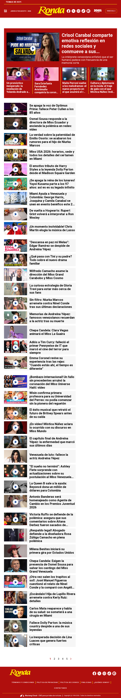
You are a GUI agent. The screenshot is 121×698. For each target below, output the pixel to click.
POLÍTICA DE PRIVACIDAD (47, 682)
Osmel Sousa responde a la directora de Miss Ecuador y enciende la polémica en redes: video (50, 124)
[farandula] (51, 11)
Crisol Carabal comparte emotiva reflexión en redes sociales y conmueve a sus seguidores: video (87, 46)
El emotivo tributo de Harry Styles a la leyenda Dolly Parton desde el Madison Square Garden (52, 169)
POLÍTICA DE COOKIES (69, 682)
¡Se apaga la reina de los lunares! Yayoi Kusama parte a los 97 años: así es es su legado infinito (52, 184)
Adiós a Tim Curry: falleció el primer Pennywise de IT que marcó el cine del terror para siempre (49, 347)
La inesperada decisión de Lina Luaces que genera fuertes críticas (50, 640)
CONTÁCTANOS (60, 688)
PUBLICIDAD (86, 682)
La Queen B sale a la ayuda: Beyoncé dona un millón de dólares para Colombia (48, 487)
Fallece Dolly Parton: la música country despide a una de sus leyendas (50, 626)
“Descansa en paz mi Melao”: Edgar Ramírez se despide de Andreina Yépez (49, 245)
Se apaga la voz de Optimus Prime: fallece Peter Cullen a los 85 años (51, 109)
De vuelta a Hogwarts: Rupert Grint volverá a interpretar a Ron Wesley (51, 214)
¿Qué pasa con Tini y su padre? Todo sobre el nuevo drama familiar (50, 260)
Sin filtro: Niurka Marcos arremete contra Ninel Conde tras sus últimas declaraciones (50, 303)
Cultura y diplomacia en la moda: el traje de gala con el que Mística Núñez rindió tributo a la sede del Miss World (102, 90)
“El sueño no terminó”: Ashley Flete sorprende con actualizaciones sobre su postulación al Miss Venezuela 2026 (50, 473)
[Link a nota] (32, 47)
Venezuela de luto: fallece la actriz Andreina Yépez (48, 456)
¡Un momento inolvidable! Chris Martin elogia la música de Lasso (52, 228)
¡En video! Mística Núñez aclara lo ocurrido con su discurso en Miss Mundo (51, 427)
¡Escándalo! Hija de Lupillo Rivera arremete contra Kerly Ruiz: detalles (52, 597)
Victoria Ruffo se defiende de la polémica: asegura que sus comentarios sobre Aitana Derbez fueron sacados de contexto (51, 521)
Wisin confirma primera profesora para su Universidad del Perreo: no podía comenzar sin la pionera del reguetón (50, 398)
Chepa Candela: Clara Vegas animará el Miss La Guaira (48, 332)
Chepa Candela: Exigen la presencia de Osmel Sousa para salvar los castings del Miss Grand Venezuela (51, 566)
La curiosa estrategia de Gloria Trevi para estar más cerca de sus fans (50, 289)
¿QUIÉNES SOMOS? (101, 682)
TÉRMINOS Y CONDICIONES (23, 682)
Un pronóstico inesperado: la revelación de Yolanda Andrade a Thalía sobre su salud (17, 90)
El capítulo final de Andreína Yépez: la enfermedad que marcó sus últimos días (52, 442)
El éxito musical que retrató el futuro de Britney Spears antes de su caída (50, 413)
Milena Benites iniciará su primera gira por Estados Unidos (51, 550)
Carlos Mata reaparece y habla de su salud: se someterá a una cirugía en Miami (50, 612)
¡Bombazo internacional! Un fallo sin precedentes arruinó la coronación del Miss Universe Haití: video (51, 382)
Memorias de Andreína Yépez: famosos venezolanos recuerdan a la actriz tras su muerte (52, 317)
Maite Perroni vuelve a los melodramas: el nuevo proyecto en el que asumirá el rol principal (74, 89)
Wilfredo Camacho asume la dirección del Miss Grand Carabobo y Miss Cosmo (48, 274)
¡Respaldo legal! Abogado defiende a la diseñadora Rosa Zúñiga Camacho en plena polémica (50, 536)
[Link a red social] (94, 673)
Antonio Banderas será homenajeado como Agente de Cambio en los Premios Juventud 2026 (52, 502)
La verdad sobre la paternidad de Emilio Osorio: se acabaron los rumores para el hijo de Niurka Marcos (52, 140)
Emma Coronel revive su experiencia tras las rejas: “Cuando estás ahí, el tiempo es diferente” (51, 363)
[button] (5, 11)
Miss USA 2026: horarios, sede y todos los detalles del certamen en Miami (51, 155)
